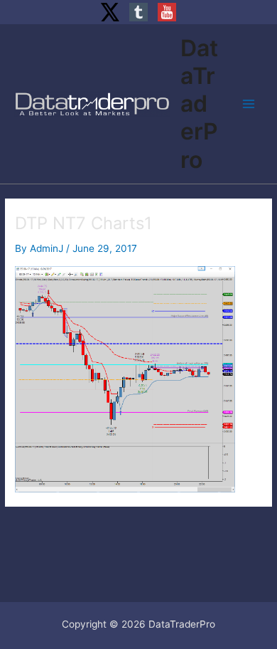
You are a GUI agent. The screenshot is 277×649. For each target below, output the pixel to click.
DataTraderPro (199, 104)
